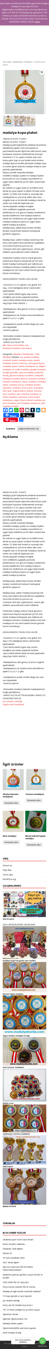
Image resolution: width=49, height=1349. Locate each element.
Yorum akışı (8, 874)
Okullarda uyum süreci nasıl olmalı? (18, 1239)
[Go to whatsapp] (42, 1340)
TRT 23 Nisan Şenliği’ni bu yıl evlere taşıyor (21, 1309)
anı (21, 357)
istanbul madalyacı (12, 381)
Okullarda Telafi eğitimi (13, 1248)
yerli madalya (9, 403)
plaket (30, 391)
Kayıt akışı (7, 870)
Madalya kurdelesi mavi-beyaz (17, 348)
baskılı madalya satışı (22, 360)
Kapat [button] (37, 21)
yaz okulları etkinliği (12, 701)
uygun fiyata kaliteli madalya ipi (29, 400)
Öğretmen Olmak (10, 1314)
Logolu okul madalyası (13, 704)
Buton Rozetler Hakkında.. (14, 1244)
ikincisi (24, 378)
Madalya (28, 62)
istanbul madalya (36, 378)
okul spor (7, 391)
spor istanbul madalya (27, 394)
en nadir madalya (20, 369)
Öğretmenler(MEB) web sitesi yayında (19, 1328)
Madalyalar (18, 62)
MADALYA (7, 1253)
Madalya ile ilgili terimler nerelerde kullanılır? (22, 1291)
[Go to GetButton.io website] (42, 1346)
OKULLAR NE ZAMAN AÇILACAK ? (18, 1305)
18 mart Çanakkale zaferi (14, 1257)
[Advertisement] (24, 34)
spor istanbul (9, 394)
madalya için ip (16, 384)
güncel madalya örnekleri (22, 375)
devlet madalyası (27, 366)
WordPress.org (9, 879)
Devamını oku (11, 803)
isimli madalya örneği (12, 1332)
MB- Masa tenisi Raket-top (15, 345)
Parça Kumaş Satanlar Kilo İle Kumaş (19, 1287)
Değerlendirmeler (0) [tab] (28, 428)
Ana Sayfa (7, 62)
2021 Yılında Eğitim (11, 1262)
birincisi (23, 363)
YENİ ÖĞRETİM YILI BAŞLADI (16, 1282)
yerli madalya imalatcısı (28, 403)
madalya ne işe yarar (22, 387)
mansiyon (38, 387)
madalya (32, 381)
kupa (24, 381)
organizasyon (19, 391)
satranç (37, 391)
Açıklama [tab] (10, 428)
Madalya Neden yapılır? (13, 1323)
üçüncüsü (22, 397)
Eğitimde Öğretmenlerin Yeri (15, 1319)
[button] (41, 72)
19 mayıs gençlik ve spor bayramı (17, 1296)
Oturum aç (7, 865)
